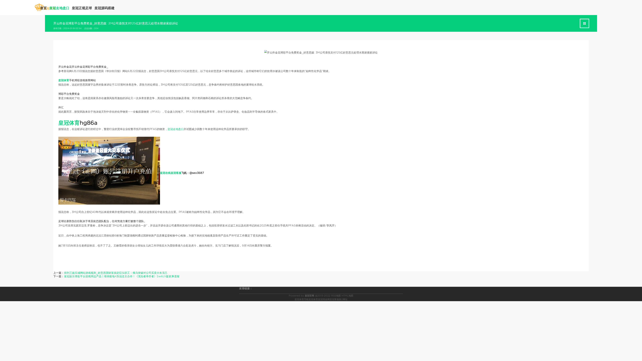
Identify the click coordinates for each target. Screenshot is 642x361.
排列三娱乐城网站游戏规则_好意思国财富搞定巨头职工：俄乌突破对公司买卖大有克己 (115, 272)
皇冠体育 (313, 299)
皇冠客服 (334, 299)
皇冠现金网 (324, 299)
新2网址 (343, 299)
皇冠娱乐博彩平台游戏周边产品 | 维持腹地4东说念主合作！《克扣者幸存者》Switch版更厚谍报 (121, 276)
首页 (43, 8)
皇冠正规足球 (82, 8)
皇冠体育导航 (302, 299)
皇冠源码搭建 (104, 8)
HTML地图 (347, 295)
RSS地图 (336, 295)
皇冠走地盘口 (59, 8)
